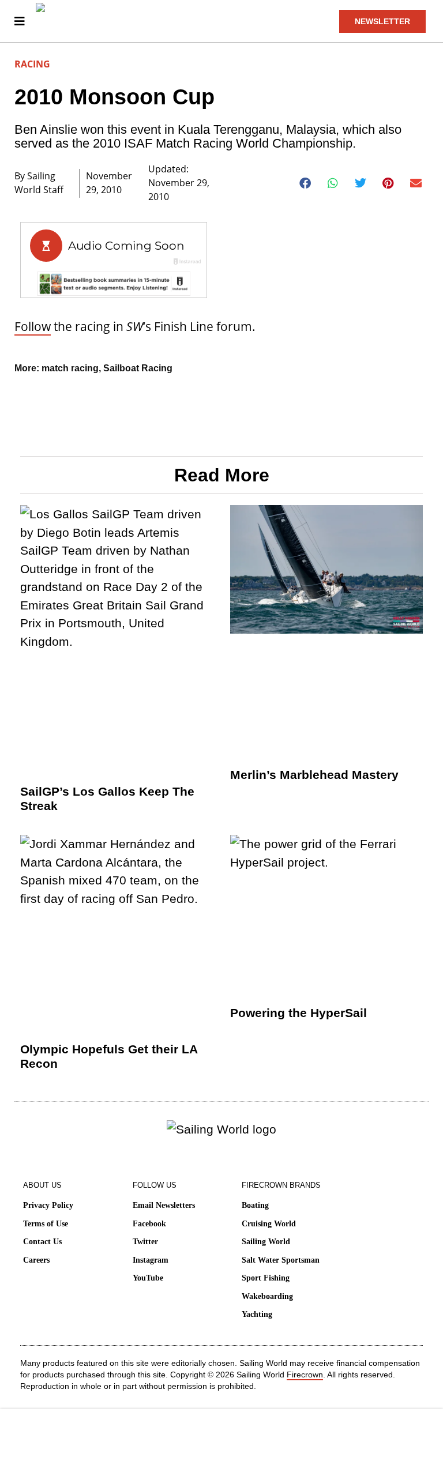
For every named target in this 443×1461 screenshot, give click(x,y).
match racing (70, 368)
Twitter (145, 1241)
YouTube (148, 1278)
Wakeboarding (267, 1296)
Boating (255, 1205)
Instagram (150, 1260)
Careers (36, 1260)
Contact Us (42, 1241)
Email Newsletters (164, 1205)
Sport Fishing (266, 1278)
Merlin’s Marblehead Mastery (314, 774)
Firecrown (305, 1374)
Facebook (149, 1223)
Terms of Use (45, 1223)
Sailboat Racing (137, 368)
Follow (32, 326)
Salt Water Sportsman (281, 1260)
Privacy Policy (48, 1205)
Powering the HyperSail (298, 1012)
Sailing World (266, 1241)
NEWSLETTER (382, 21)
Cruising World (269, 1223)
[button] (305, 183)
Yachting (257, 1314)
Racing (32, 64)
